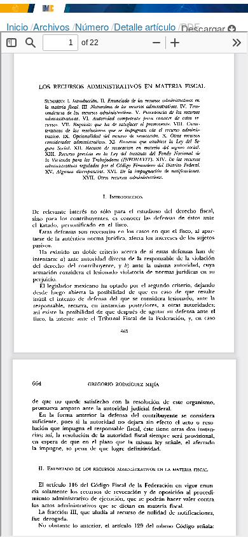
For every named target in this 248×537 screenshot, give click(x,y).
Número (93, 26)
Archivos (52, 26)
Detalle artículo (146, 26)
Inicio (18, 26)
